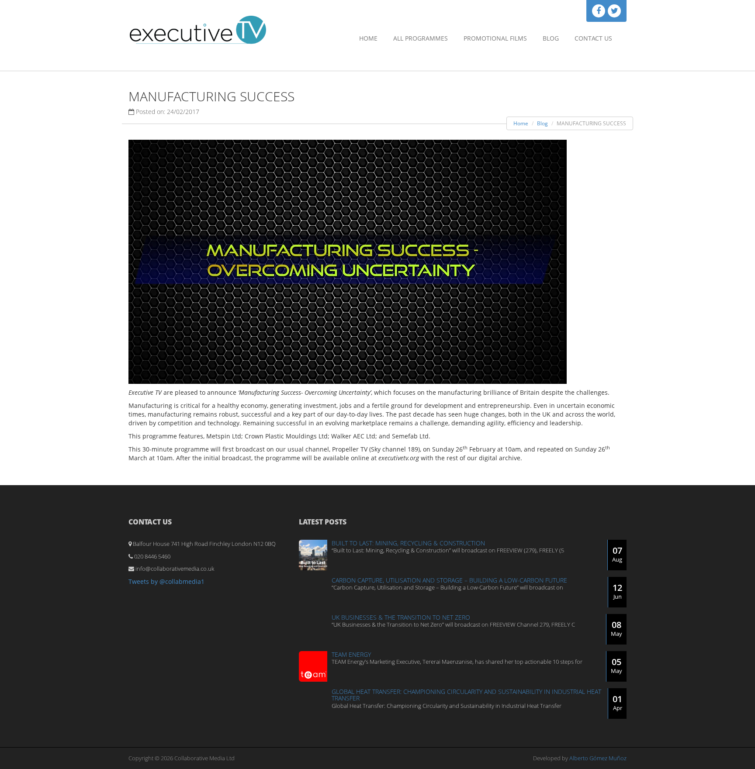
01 (617, 702)
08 (616, 628)
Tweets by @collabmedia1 (166, 581)
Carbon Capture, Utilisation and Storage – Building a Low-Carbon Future (449, 580)
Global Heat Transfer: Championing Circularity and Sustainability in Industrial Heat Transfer (466, 694)
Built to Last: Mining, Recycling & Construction (408, 543)
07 (617, 554)
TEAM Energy (351, 654)
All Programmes (420, 38)
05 (616, 665)
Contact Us (593, 38)
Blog (551, 38)
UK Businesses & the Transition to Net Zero (401, 617)
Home (368, 38)
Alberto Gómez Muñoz (598, 758)
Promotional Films (495, 38)
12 (617, 591)
